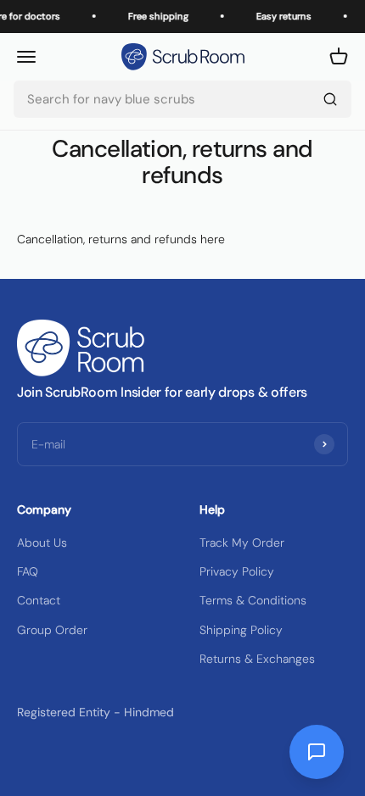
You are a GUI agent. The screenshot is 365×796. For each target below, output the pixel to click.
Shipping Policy (241, 629)
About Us (42, 542)
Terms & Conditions (252, 600)
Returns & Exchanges (257, 658)
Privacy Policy (236, 571)
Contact (38, 600)
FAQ (27, 571)
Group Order (52, 629)
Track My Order (241, 542)
